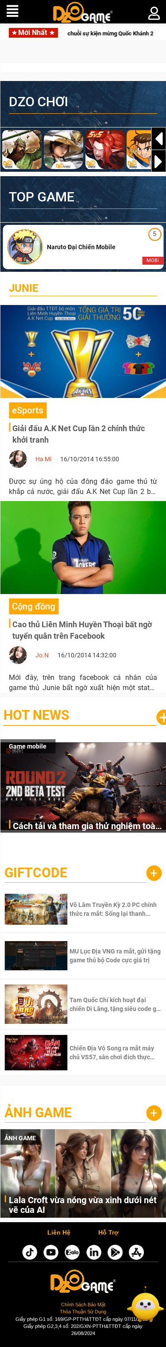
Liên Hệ (58, 1233)
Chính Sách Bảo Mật (83, 1304)
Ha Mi (43, 459)
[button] (158, 161)
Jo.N (42, 655)
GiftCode (35, 872)
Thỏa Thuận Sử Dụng (83, 1311)
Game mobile (27, 746)
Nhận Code (103, 909)
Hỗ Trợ (108, 1233)
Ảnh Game (38, 1112)
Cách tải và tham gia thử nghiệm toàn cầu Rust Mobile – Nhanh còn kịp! (86, 827)
